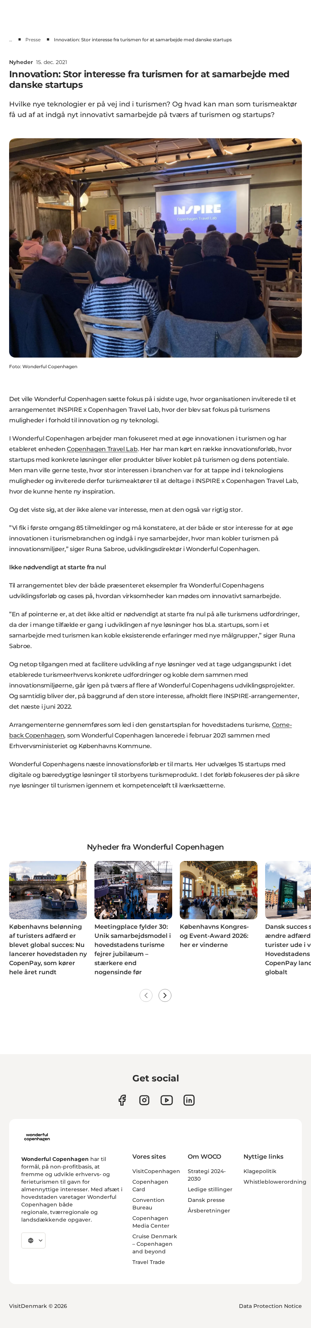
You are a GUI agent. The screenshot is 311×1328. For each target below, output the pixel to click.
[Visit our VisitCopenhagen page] (122, 1100)
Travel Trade (148, 1262)
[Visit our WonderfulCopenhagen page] (166, 1100)
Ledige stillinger (210, 1189)
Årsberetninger (209, 1210)
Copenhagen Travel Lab (102, 449)
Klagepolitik (259, 1171)
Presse (33, 39)
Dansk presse (206, 1200)
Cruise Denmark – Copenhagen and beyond (154, 1244)
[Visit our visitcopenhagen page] (144, 1100)
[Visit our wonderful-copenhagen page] (189, 1100)
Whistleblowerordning (274, 1181)
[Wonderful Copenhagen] (37, 1137)
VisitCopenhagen (156, 1171)
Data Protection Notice (270, 1306)
